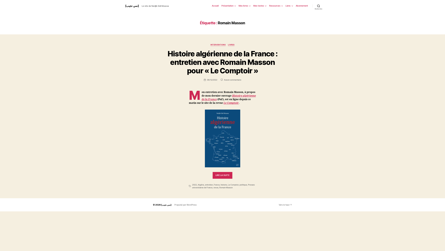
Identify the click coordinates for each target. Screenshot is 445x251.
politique (243, 185)
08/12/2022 (212, 80)
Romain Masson (226, 187)
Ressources (274, 6)
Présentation (227, 6)
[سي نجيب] (132, 5)
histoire (224, 185)
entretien (209, 185)
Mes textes (258, 6)
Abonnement (302, 6)
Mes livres (243, 6)
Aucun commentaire (232, 80)
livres (231, 45)
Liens (288, 6)
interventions (218, 45)
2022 (194, 185)
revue (215, 187)
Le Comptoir (231, 103)
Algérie (201, 185)
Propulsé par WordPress (185, 205)
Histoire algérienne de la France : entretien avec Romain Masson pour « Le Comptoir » (223, 62)
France (217, 185)
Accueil (215, 6)
